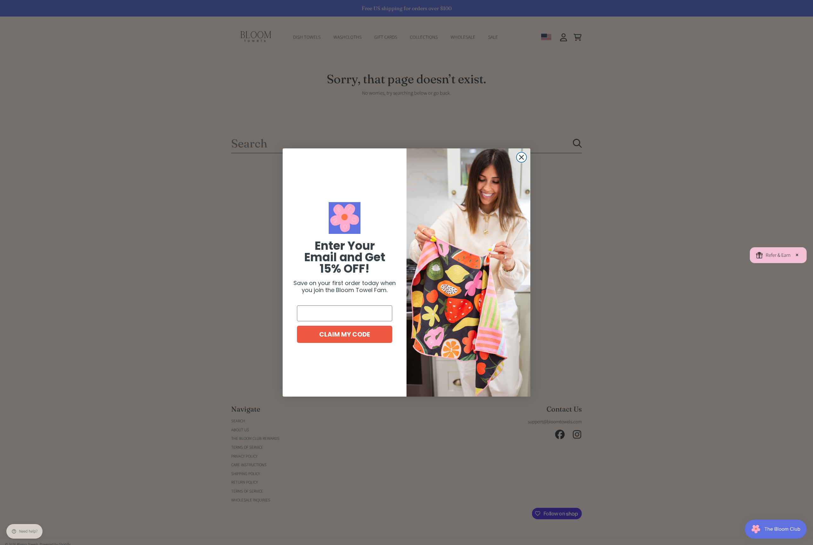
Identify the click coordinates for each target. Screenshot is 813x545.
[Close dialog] (521, 157)
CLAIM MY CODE (344, 334)
